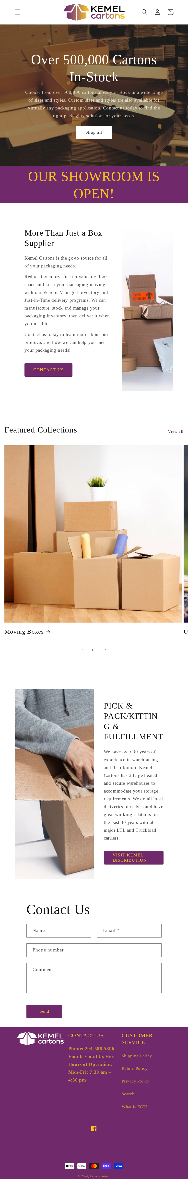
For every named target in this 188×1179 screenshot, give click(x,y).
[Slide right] (105, 650)
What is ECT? (135, 1106)
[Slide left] (82, 650)
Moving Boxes (24, 631)
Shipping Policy (137, 1056)
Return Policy (135, 1068)
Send (44, 1011)
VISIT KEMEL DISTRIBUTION (130, 858)
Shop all (94, 132)
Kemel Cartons (100, 1176)
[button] (17, 12)
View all (176, 431)
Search (128, 1094)
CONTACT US (48, 369)
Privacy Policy (135, 1081)
